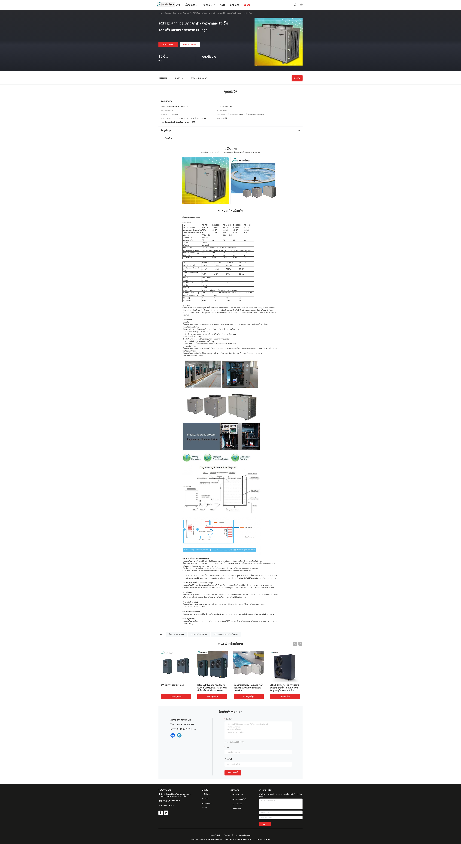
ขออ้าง (297, 78)
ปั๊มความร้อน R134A (176, 634)
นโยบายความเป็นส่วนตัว (243, 835)
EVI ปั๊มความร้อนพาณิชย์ (275, 685)
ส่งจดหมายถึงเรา (190, 44)
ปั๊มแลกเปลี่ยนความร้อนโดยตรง (226, 634)
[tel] (186, 735)
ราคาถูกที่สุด (168, 44)
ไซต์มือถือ (227, 835)
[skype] (179, 735)
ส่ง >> (265, 824)
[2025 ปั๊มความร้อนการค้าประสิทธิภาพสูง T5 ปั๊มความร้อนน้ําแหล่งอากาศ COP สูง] (279, 41)
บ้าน (160, 13)
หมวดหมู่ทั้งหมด (235, 808)
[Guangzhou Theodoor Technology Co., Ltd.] (166, 4)
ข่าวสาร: (228, 719)
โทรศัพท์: (228, 759)
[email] (172, 735)
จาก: (227, 747)
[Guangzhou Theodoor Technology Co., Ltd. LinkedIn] (166, 813)
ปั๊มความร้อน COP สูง (199, 634)
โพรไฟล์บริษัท (206, 794)
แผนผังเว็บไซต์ (215, 835)
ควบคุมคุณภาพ (206, 803)
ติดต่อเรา (204, 808)
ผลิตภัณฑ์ (167, 13)
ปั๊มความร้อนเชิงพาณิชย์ (182, 13)
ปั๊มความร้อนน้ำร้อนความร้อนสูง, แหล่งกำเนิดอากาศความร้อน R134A (168, 688)
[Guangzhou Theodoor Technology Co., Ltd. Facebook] (160, 813)
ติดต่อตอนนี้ (233, 773)
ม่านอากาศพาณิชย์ (236, 804)
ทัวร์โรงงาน (205, 798)
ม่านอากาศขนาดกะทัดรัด (238, 799)
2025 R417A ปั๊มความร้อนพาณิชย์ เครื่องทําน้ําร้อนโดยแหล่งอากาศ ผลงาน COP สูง (204, 688)
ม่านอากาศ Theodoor (237, 794)
